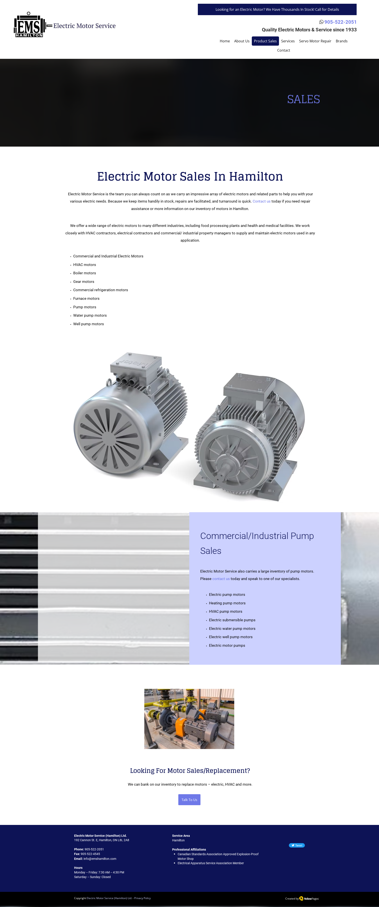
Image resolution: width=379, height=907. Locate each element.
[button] (342, 41)
